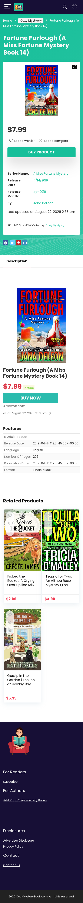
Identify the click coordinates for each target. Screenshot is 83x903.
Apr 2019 (39, 192)
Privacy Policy (13, 846)
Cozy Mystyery (31, 20)
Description (16, 261)
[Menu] (8, 7)
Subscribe (10, 782)
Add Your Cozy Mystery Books (25, 800)
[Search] (65, 7)
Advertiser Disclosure (18, 840)
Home (7, 20)
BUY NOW (30, 398)
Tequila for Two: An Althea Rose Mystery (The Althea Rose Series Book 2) (59, 585)
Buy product (41, 152)
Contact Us (11, 865)
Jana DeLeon (43, 203)
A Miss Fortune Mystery (50, 173)
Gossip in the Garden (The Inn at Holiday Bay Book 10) (21, 682)
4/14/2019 (40, 180)
